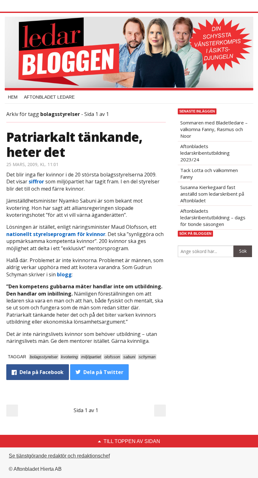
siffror (36, 181)
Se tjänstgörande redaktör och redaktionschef (59, 455)
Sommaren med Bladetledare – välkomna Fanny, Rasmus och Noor (214, 129)
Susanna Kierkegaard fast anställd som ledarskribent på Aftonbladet (212, 194)
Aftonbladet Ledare (49, 97)
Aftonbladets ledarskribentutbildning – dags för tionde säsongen (212, 217)
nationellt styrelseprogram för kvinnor (55, 234)
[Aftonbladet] (29, 6)
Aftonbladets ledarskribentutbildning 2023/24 (205, 153)
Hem (13, 97)
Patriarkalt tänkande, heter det (74, 144)
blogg (64, 274)
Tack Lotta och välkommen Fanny (209, 173)
